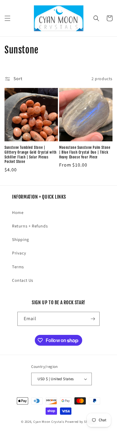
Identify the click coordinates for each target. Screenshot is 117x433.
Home (17, 213)
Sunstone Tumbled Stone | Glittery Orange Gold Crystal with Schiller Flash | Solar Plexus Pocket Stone (30, 154)
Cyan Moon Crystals (48, 421)
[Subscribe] (92, 319)
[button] (7, 18)
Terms (18, 267)
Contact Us (22, 281)
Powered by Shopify (80, 421)
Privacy (19, 253)
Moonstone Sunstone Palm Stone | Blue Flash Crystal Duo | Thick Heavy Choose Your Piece (84, 152)
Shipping (20, 240)
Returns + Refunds (30, 226)
